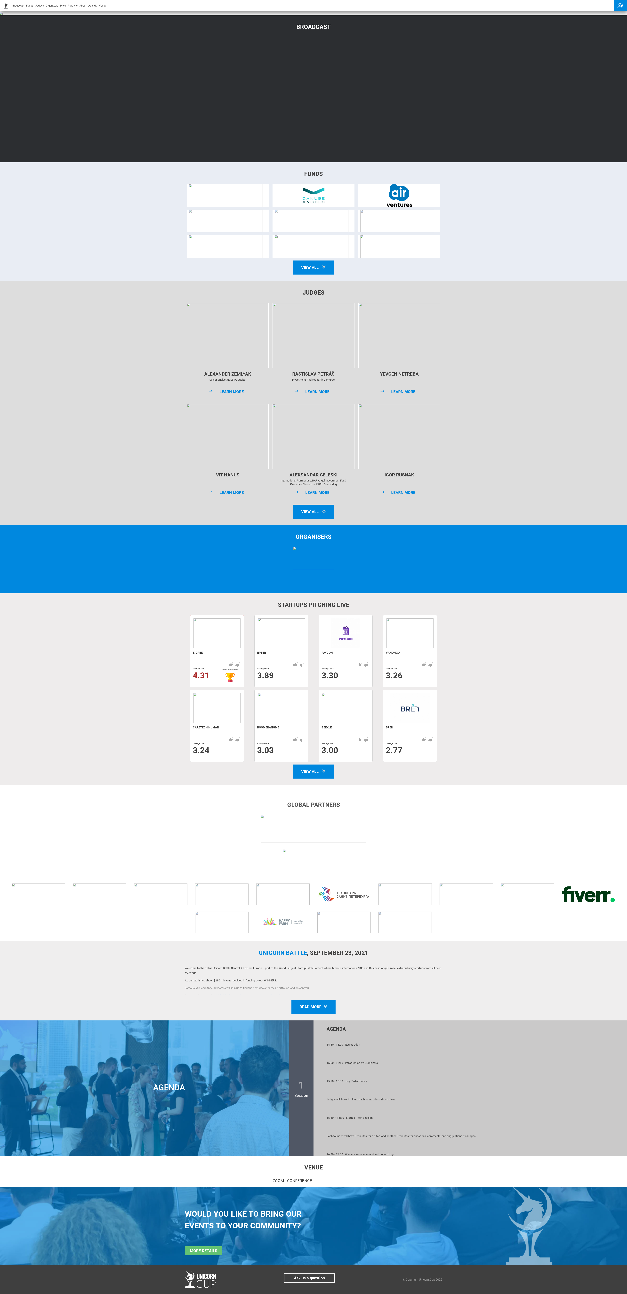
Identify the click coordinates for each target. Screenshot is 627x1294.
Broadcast (18, 5)
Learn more (232, 391)
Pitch (63, 5)
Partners (73, 5)
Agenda (92, 5)
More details (203, 1250)
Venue (102, 5)
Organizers (52, 5)
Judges (39, 5)
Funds (29, 5)
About (83, 5)
